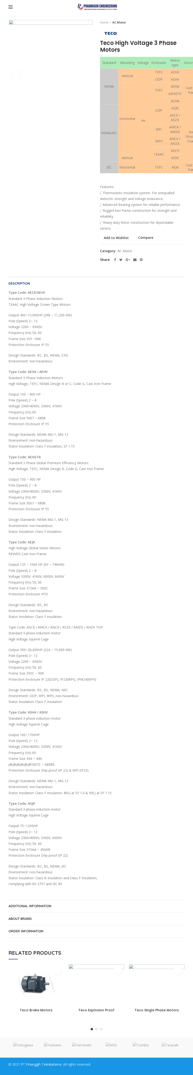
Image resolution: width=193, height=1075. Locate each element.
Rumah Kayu (143, 1064)
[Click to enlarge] (16, 75)
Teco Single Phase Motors (157, 1010)
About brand (20, 919)
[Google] (128, 260)
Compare (145, 237)
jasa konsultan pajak (169, 1064)
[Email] (135, 260)
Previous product (173, 22)
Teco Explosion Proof (96, 1010)
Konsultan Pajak (120, 1064)
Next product (182, 22)
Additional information (29, 906)
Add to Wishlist (116, 237)
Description (19, 283)
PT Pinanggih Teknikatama (41, 1064)
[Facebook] (115, 260)
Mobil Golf (105, 1068)
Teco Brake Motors (36, 1010)
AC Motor (119, 22)
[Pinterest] (141, 260)
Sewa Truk (88, 1068)
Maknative (99, 1064)
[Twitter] (121, 260)
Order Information (25, 931)
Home (104, 22)
